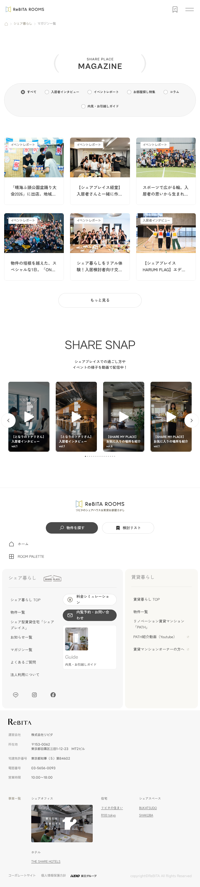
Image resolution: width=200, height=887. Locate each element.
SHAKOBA (146, 815)
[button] (85, 456)
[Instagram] (34, 695)
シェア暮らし (23, 23)
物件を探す (75, 527)
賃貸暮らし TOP (146, 599)
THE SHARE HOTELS (45, 861)
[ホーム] (6, 24)
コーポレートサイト (22, 875)
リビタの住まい (112, 808)
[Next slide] (191, 420)
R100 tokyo (108, 815)
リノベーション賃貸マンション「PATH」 (158, 624)
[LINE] (15, 695)
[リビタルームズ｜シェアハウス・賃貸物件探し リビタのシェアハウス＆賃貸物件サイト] (100, 506)
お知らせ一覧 (21, 637)
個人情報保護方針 (53, 875)
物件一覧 (17, 612)
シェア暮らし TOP (25, 600)
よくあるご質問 (23, 662)
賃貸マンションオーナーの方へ (158, 649)
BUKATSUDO (148, 808)
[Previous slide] (8, 420)
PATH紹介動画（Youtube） (155, 636)
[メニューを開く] (189, 9)
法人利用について (25, 674)
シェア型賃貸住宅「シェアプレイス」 (32, 624)
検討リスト (132, 527)
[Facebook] (53, 695)
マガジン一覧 (21, 649)
